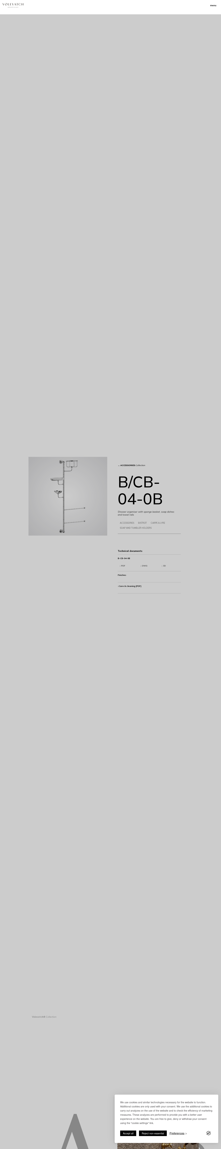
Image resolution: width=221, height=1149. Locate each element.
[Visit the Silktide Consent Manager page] (208, 1133)
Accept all (128, 1133)
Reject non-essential (153, 1133)
